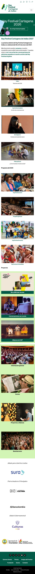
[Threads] (16, 554)
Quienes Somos (7, 559)
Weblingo (20, 571)
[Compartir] (32, 2)
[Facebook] (10, 554)
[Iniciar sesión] (23, 2)
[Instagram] (19, 554)
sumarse (18, 48)
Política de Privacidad (24, 570)
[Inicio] (20, 2)
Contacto (25, 563)
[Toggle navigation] (31, 10)
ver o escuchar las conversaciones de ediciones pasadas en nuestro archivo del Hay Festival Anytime (15, 54)
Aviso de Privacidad (15, 570)
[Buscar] (29, 2)
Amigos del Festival (26, 559)
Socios (18, 563)
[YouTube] (21, 554)
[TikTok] (24, 554)
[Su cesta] (26, 2)
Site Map (8, 570)
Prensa (16, 559)
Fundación (10, 563)
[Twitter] (13, 554)
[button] (1, 25)
